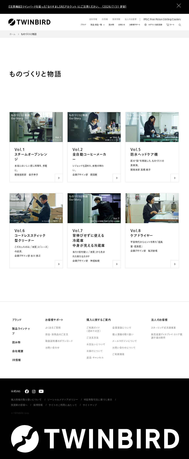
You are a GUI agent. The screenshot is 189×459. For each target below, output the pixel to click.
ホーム (12, 34)
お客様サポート (134, 24)
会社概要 (17, 351)
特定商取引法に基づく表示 (98, 399)
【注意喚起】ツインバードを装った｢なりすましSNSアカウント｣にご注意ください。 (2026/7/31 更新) (67, 7)
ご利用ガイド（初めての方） (94, 329)
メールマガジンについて (124, 341)
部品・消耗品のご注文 (56, 334)
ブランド (83, 24)
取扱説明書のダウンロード (59, 341)
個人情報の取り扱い (123, 334)
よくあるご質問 (53, 328)
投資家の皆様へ (19, 405)
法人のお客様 (130, 19)
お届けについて (95, 351)
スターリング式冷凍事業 (163, 328)
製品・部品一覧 (96, 24)
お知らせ (121, 24)
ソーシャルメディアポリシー (62, 399)
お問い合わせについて (124, 347)
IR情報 (105, 19)
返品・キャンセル (95, 357)
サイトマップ (90, 405)
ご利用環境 (118, 354)
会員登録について (121, 328)
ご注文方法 (93, 338)
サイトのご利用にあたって (63, 405)
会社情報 (93, 19)
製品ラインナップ (21, 331)
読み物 (111, 24)
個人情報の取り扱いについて (26, 399)
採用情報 (116, 19)
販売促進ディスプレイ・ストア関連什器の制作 (166, 336)
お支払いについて (96, 344)
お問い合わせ (52, 347)
